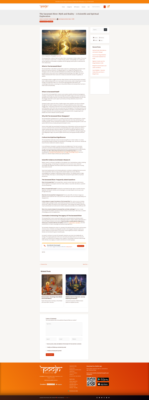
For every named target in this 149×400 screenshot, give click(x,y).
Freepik (65, 397)
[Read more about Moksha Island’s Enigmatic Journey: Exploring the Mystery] (76, 284)
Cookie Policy (71, 371)
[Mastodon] (108, 397)
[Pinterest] (106, 397)
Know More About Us (73, 384)
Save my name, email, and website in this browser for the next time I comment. (64, 344)
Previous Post (43, 264)
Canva (69, 397)
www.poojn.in (69, 246)
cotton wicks (72, 222)
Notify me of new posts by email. (54, 350)
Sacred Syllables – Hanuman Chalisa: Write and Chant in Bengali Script (99, 72)
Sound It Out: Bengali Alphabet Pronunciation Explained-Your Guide (99, 56)
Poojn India (58, 55)
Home (63, 7)
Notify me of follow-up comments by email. (56, 347)
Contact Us (71, 374)
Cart (89, 7)
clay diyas (78, 222)
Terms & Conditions (73, 372)
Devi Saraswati (43, 21)
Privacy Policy (72, 368)
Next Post (85, 264)
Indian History (52, 19)
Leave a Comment (44, 19)
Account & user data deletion (75, 376)
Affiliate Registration (73, 381)
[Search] (105, 7)
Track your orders (72, 382)
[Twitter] (101, 397)
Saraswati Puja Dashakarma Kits (56, 152)
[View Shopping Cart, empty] (108, 7)
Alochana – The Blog (73, 387)
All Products (76, 7)
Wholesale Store (72, 386)
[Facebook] (99, 397)
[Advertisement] (100, 86)
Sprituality (50, 21)
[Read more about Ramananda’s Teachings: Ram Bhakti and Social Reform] (52, 284)
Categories (69, 7)
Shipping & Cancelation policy (75, 369)
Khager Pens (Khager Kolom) (72, 152)
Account (83, 7)
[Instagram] (104, 397)
